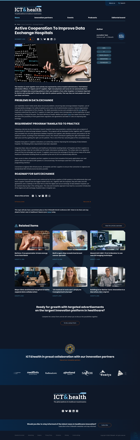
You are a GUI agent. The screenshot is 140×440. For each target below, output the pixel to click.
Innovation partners (43, 17)
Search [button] (122, 3)
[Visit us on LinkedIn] (73, 411)
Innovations (104, 59)
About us (112, 3)
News (17, 17)
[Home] (15, 24)
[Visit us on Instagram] (77, 411)
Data (104, 48)
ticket (49, 212)
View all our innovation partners (70, 360)
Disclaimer (58, 435)
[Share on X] (41, 39)
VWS (69, 114)
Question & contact (19, 435)
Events (70, 17)
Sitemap (67, 435)
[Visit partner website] (24, 373)
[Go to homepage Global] (28, 10)
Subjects (39, 435)
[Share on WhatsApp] (55, 39)
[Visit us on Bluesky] (66, 411)
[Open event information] (135, 435)
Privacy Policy (48, 435)
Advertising (31, 435)
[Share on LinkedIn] (51, 39)
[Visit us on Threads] (63, 411)
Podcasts (92, 17)
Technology (104, 62)
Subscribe (105, 425)
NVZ (80, 110)
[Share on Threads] (38, 39)
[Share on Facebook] (48, 39)
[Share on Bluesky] (45, 39)
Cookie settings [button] (76, 435)
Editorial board (118, 17)
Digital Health (104, 55)
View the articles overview (113, 226)
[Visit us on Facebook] (70, 411)
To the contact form (70, 323)
